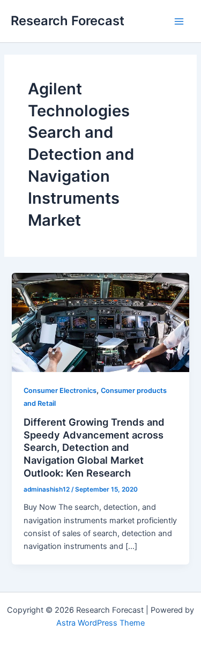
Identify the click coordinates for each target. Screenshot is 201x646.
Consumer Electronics (60, 391)
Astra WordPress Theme (100, 623)
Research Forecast (67, 20)
